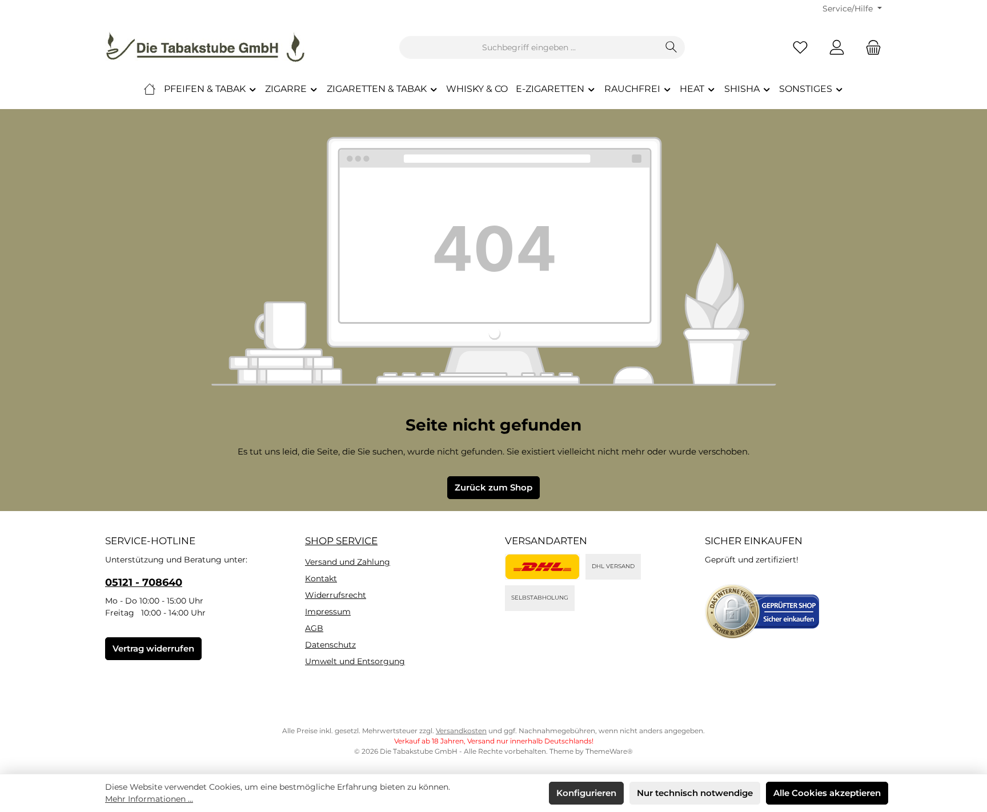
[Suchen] (671, 47)
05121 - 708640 (143, 582)
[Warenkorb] (870, 47)
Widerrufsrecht (335, 595)
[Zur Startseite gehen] (205, 47)
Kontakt (321, 578)
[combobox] (529, 47)
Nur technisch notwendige (695, 792)
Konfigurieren (586, 792)
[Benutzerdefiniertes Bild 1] (542, 567)
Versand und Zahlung (347, 562)
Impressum (328, 611)
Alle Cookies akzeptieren (827, 792)
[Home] (149, 89)
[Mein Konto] (836, 47)
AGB (314, 628)
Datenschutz (330, 645)
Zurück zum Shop (493, 487)
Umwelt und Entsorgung (355, 661)
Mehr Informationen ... (149, 799)
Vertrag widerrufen (153, 648)
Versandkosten (461, 730)
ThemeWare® (609, 751)
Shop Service (341, 540)
